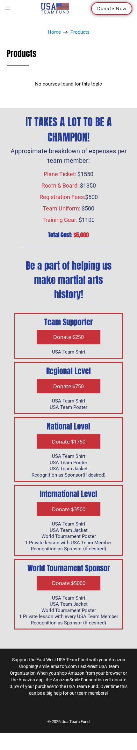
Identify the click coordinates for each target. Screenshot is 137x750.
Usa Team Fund (75, 721)
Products (80, 32)
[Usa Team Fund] (54, 9)
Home (54, 32)
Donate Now (111, 8)
